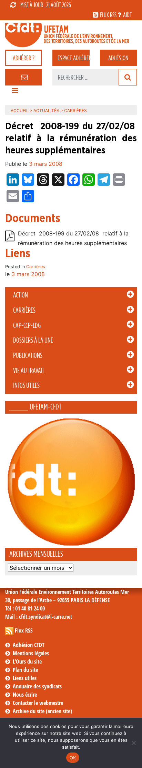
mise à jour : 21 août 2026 (45, 4)
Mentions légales (31, 653)
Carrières (24, 310)
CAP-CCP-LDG (27, 325)
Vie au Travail (28, 370)
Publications (27, 355)
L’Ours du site (27, 661)
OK (73, 757)
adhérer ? (23, 58)
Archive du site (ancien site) (42, 711)
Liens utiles (25, 678)
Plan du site (25, 670)
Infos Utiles (26, 385)
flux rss (108, 14)
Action (20, 295)
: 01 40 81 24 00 (25, 608)
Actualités (46, 110)
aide (127, 14)
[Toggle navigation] (14, 92)
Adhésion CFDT (28, 645)
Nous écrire (25, 694)
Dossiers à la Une (33, 340)
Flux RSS (24, 630)
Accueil (20, 110)
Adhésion (118, 58)
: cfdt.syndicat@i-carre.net (38, 616)
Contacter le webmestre (38, 703)
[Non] (133, 742)
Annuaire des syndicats (37, 686)
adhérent (73, 58)
